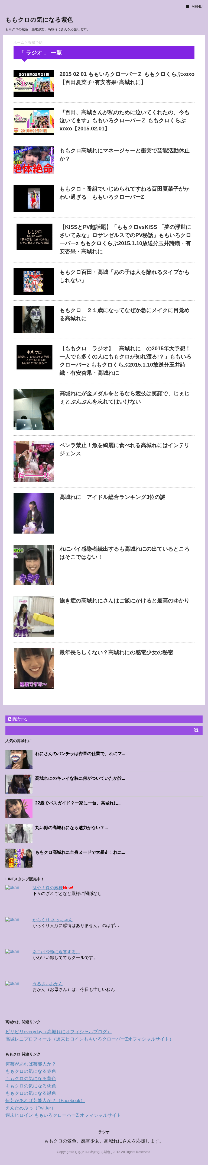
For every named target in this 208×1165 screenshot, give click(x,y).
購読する (19, 719)
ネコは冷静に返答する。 (56, 951)
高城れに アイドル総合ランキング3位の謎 (112, 497)
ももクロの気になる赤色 (30, 1071)
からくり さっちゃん (52, 919)
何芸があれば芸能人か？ (30, 1064)
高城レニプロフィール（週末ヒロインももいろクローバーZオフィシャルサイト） (89, 1039)
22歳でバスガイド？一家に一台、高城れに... (78, 803)
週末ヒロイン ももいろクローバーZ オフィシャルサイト (63, 1115)
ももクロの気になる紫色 (39, 19)
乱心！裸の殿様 (47, 887)
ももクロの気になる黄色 (30, 1078)
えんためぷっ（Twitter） (30, 1108)
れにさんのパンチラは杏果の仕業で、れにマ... (80, 753)
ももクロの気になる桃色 (30, 1086)
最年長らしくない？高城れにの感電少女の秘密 (116, 652)
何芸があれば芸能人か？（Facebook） (45, 1100)
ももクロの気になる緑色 (30, 1093)
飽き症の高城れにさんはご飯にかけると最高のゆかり (125, 601)
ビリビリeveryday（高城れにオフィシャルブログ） (58, 1031)
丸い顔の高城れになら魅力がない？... (71, 827)
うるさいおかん (47, 983)
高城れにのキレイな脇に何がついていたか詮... (80, 778)
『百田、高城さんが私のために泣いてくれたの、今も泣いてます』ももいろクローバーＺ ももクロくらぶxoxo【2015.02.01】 (125, 120)
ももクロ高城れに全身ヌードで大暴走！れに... (80, 852)
